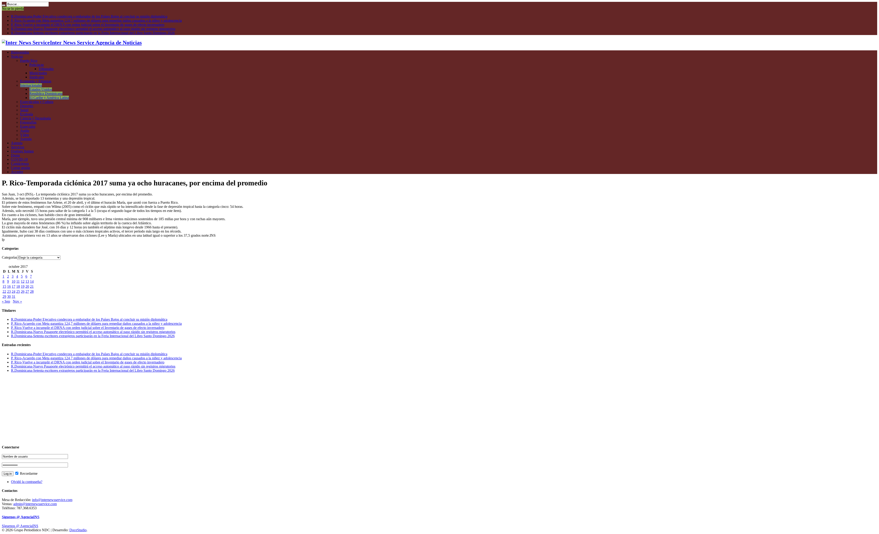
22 (4, 291)
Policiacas (36, 65)
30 (9, 296)
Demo (15, 155)
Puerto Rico (28, 60)
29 (4, 296)
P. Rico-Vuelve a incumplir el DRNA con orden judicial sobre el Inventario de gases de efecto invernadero (87, 25)
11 (18, 281)
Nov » (17, 301)
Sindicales (36, 77)
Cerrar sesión (20, 168)
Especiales (27, 126)
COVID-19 (19, 159)
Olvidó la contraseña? (26, 482)
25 (18, 291)
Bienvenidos (20, 52)
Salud (24, 110)
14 (32, 281)
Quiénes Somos (22, 151)
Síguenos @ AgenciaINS (20, 517)
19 (22, 286)
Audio (24, 131)
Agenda (26, 139)
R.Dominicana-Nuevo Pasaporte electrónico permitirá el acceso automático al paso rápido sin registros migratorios (93, 29)
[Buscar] (3, 5)
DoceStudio (78, 530)
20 (27, 286)
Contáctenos (20, 163)
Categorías (9, 257)
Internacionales (31, 85)
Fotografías (28, 122)
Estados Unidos (40, 89)
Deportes (26, 106)
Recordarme (28, 473)
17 (13, 286)
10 (13, 281)
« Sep (6, 301)
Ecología (26, 114)
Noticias (17, 56)
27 (27, 291)
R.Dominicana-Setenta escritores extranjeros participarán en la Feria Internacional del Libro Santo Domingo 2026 (93, 33)
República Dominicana (45, 93)
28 (32, 291)
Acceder (17, 172)
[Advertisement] (139, 408)
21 (32, 286)
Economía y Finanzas (35, 81)
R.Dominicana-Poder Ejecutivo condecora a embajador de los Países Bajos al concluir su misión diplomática (89, 16)
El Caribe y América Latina (49, 98)
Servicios (17, 147)
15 (4, 286)
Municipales (38, 73)
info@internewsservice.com (52, 500)
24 (13, 291)
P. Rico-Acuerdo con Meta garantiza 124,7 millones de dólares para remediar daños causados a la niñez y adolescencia (96, 20)
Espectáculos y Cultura (36, 102)
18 (18, 286)
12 (22, 281)
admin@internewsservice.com (35, 504)
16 (9, 286)
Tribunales (46, 69)
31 (13, 296)
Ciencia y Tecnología (35, 118)
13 (27, 281)
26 (22, 291)
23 (9, 291)
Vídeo (24, 135)
